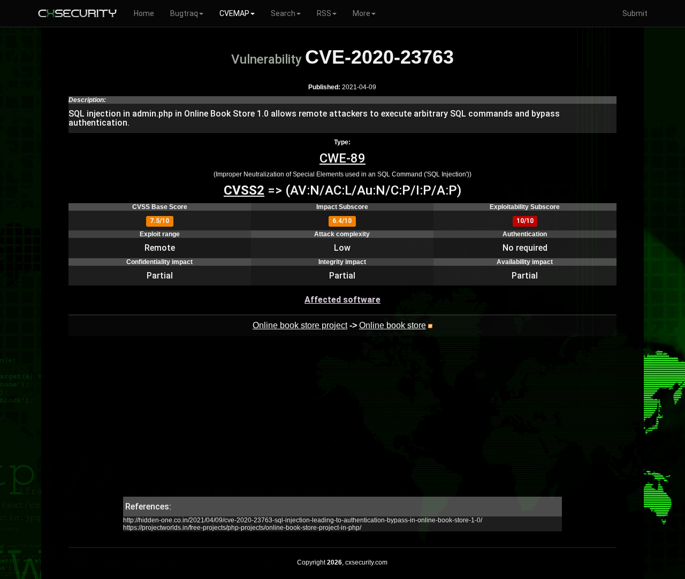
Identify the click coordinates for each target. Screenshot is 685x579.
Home (144, 13)
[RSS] (430, 325)
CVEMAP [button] (234, 13)
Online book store (392, 325)
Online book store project (300, 325)
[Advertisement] (342, 422)
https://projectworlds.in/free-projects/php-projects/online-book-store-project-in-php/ (242, 527)
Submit (635, 13)
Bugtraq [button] (184, 13)
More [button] (361, 13)
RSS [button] (324, 13)
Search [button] (283, 13)
